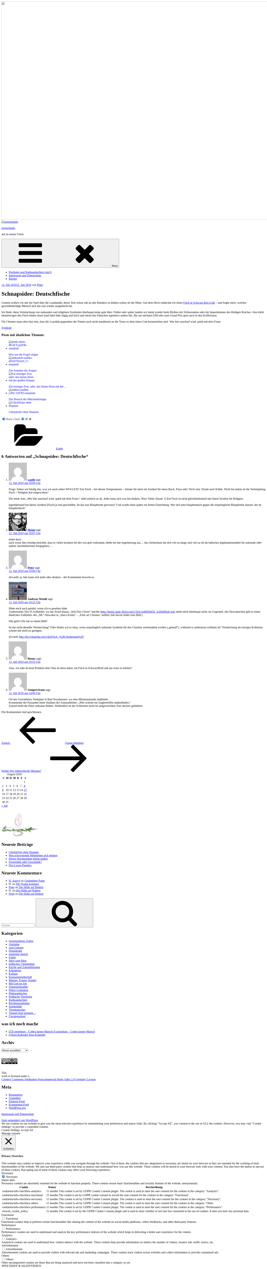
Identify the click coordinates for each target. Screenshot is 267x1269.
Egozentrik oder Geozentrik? (25, 862)
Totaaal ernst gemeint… (22, 1013)
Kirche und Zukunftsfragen (24, 967)
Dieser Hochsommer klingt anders (28, 858)
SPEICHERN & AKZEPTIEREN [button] (21, 1265)
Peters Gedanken (18, 990)
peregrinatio (8, 228)
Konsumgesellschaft (20, 977)
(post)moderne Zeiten (21, 941)
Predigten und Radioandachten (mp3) (30, 272)
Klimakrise (15, 970)
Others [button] (5, 1255)
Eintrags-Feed (17, 1101)
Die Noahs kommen (27, 884)
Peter (40, 284)
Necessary (12, 1176)
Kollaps (13, 973)
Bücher (13, 278)
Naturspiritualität (18, 986)
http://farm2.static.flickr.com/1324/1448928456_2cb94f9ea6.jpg (137, 611)
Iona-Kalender (36, 1034)
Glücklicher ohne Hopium (24, 852)
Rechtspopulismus (19, 1003)
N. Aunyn (14, 880)
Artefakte (14, 944)
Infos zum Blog (18, 960)
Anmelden (15, 1098)
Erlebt (59, 448)
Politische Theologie (20, 996)
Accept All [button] (27, 1130)
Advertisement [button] (9, 1245)
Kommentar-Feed (19, 1104)
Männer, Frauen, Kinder (22, 980)
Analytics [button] (6, 1235)
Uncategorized (17, 1016)
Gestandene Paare (34, 880)
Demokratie (15, 950)
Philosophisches (18, 993)
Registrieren (16, 1094)
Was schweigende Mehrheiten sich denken (33, 855)
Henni (31, 529)
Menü (115, 265)
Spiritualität (15, 1006)
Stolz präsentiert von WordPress (19, 1120)
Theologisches (17, 1009)
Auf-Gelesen (16, 947)
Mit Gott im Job (18, 983)
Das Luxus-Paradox (20, 865)
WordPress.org (17, 1107)
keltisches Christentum (22, 963)
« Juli (4, 805)
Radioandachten (18, 999)
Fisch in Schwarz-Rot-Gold (199, 302)
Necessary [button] (7, 1173)
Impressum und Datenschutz (25, 275)
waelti (31, 479)
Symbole (6, 327)
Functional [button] (7, 1214)
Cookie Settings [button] (10, 1130)
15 (25, 790)
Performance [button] (8, 1225)
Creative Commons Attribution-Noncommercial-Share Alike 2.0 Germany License (48, 1079)
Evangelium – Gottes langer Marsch (74, 1031)
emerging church (18, 954)
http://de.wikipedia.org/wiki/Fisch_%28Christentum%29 (51, 636)
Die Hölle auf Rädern (31, 887)
